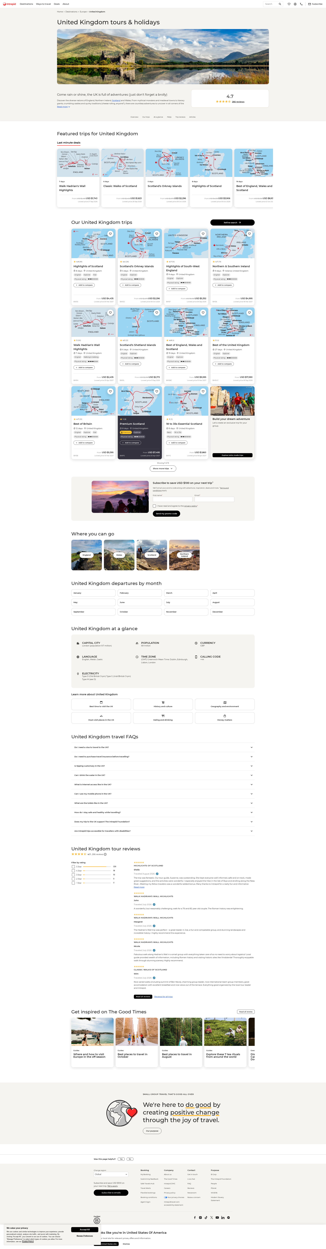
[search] (270, 4)
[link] (93, 593)
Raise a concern (193, 1197)
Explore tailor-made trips (232, 455)
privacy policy (190, 506)
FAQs (169, 117)
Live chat (191, 1179)
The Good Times (170, 1179)
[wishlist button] (110, 234)
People (214, 1184)
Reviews (190, 1188)
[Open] (105, 854)
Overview (134, 117)
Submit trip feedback (149, 1179)
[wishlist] (289, 4)
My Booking (146, 1174)
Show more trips (161, 468)
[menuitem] (9, 4)
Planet (213, 1188)
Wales (119, 555)
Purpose (215, 1170)
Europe (83, 11)
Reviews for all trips (163, 996)
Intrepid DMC (169, 1184)
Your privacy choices (175, 1197)
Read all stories (246, 1012)
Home (60, 11)
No (130, 1159)
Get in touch (192, 1174)
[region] (52, 1234)
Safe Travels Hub (147, 1184)
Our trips (146, 117)
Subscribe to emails (111, 1192)
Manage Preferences (85, 1236)
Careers (167, 1188)
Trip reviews (180, 117)
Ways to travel (43, 4)
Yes (121, 1159)
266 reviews (238, 102)
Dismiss (126, 1244)
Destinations (26, 4)
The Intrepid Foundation (221, 1179)
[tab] (68, 143)
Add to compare (86, 285)
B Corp (213, 1174)
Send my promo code (166, 513)
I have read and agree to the (177, 506)
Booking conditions (149, 1197)
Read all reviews (143, 997)
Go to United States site (106, 1244)
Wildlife (214, 1193)
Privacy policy (169, 1193)
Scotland (116, 100)
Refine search (231, 222)
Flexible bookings (148, 1193)
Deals (57, 4)
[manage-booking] (295, 4)
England (87, 555)
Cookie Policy (27, 1242)
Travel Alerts (146, 1188)
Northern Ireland (184, 555)
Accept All (85, 1229)
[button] (110, 233)
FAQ (189, 1184)
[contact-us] (301, 4)
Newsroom (191, 1193)
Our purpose (152, 1131)
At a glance (158, 117)
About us (167, 1174)
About (66, 4)
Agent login (145, 1202)
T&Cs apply (112, 1186)
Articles (192, 117)
